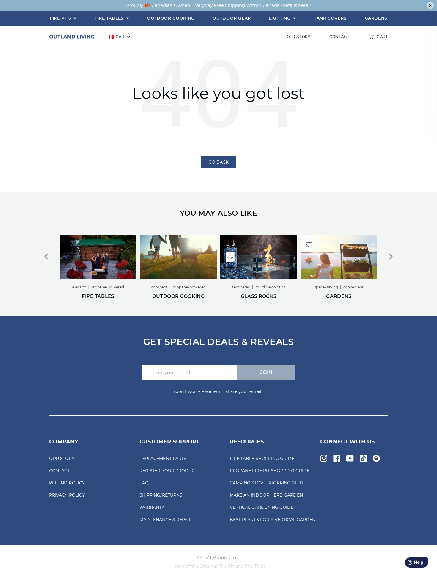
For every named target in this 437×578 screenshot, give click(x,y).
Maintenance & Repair (165, 519)
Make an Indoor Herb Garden (266, 495)
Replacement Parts (162, 458)
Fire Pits (61, 18)
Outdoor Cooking (171, 18)
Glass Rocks (258, 296)
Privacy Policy (67, 495)
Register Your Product (168, 470)
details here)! (296, 5)
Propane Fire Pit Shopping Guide (269, 470)
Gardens (376, 18)
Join (266, 372)
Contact (339, 37)
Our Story (298, 37)
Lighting (280, 18)
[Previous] (46, 257)
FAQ (144, 483)
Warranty (151, 507)
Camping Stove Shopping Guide (268, 483)
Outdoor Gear (232, 18)
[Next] (391, 257)
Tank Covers (330, 18)
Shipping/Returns (160, 495)
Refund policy (67, 483)
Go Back (218, 162)
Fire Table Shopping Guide (262, 458)
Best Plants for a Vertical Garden (272, 519)
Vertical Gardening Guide (262, 507)
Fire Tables (110, 18)
